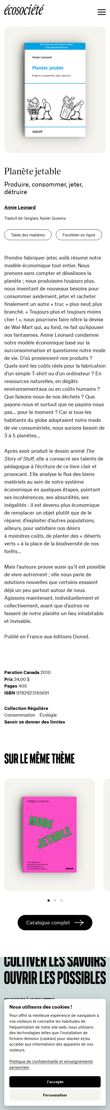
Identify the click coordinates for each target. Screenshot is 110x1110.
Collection (26, 708)
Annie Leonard (20, 207)
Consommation (19, 714)
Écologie (48, 714)
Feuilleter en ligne (78, 234)
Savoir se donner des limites (34, 721)
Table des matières (28, 234)
